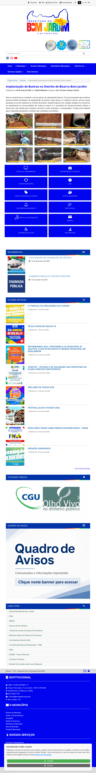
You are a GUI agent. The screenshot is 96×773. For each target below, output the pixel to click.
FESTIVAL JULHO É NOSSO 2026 (44, 407)
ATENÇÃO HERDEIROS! (39, 448)
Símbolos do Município (14, 724)
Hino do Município (12, 727)
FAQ (43, 3)
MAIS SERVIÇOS (70, 233)
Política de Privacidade (43, 755)
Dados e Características (14, 715)
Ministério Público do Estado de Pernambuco (25, 635)
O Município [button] (20, 66)
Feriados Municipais (13, 729)
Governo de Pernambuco (18, 626)
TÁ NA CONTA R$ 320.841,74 (42, 326)
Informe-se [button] (79, 66)
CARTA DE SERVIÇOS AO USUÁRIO (26, 196)
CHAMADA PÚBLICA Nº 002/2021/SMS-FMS (49, 276)
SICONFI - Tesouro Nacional (19, 654)
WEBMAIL (70, 220)
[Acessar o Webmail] (85, 671)
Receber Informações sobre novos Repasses (25, 664)
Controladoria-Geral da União (19, 640)
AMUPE (12, 621)
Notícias (23, 80)
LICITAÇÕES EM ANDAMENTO (26, 208)
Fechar (50, 765)
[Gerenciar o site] (88, 671)
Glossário (33, 3)
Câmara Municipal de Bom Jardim (21, 611)
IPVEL (11, 616)
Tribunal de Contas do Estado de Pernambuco (26, 631)
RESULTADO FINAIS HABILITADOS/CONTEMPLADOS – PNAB (58, 428)
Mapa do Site (52, 3)
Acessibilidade (66, 3)
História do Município (13, 713)
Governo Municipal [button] (38, 66)
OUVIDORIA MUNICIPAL (26, 184)
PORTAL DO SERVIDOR (70, 196)
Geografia (9, 718)
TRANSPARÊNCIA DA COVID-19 (70, 171)
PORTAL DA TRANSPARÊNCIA (26, 171)
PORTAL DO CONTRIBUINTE (29, 217)
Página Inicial (12, 80)
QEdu (11, 650)
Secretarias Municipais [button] (60, 66)
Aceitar (50, 761)
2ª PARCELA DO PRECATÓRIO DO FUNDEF (49, 305)
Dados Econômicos (13, 721)
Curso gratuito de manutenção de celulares (50, 257)
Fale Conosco (32, 72)
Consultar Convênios (16, 659)
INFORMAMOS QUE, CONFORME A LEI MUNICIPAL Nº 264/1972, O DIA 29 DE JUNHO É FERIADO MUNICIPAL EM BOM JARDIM (57, 349)
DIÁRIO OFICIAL (70, 208)
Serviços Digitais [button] (15, 72)
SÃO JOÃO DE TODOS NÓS (41, 387)
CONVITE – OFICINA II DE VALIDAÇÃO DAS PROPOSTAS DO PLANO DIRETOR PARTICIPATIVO (57, 368)
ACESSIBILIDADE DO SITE (26, 233)
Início (10, 66)
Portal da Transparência (15, 742)
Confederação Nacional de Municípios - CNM (25, 645)
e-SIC (70, 184)
